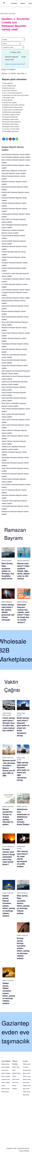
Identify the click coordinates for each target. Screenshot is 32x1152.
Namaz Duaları (22, 806)
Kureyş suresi (27, 1070)
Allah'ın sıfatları (6, 1082)
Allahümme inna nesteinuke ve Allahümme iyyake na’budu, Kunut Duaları (23, 817)
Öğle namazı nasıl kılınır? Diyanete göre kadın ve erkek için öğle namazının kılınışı (23, 771)
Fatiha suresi (26, 1064)
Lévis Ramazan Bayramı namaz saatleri (16, 298)
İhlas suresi (26, 1088)
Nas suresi (26, 1095)
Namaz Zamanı (25, 1148)
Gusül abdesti (5, 1067)
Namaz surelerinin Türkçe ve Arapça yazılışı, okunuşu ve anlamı (7, 817)
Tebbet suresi (27, 1085)
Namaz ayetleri (6, 1076)
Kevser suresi (27, 1076)
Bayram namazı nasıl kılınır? (15, 64)
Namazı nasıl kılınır (23, 561)
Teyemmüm (5, 1070)
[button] (14, 3)
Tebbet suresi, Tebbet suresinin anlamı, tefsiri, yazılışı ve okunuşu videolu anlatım (8, 993)
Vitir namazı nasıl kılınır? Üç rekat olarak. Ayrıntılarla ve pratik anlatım (22, 859)
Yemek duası (5, 1092)
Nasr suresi (26, 1082)
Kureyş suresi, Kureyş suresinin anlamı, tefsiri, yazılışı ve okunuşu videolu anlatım (23, 948)
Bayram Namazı (22, 602)
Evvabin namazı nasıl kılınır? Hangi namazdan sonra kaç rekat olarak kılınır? (8, 857)
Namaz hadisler (6, 1073)
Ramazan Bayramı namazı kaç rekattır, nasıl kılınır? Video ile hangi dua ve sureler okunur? (23, 613)
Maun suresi (26, 1073)
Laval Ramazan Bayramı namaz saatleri (16, 290)
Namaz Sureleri (6, 561)
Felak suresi (26, 1092)
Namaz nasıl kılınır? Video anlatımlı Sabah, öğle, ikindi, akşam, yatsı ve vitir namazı (23, 571)
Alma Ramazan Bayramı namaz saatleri (16, 154)
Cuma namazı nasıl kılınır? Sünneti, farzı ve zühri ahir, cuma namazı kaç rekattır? (8, 724)
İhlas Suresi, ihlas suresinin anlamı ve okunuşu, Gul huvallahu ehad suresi (8, 571)
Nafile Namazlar (7, 602)
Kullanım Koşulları (24, 1151)
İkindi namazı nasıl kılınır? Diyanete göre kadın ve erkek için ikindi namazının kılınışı (23, 726)
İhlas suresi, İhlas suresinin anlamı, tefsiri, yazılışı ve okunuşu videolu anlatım (23, 904)
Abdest (22, 3)
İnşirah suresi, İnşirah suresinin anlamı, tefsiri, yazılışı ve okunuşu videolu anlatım (8, 905)
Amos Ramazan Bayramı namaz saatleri (16, 157)
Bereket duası (5, 1088)
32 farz (4, 1085)
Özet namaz (15, 1079)
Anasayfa (14, 3)
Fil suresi (25, 1067)
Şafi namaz (15, 1082)
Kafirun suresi (27, 1079)
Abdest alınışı (5, 1064)
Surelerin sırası (6, 1079)
